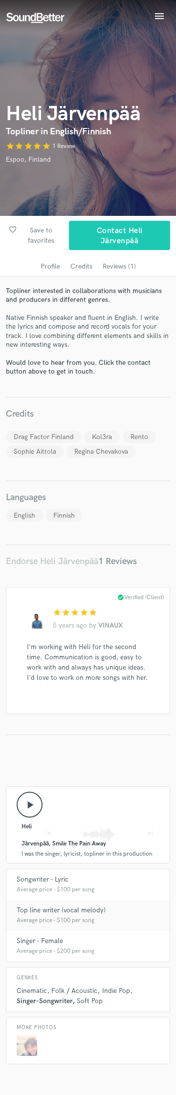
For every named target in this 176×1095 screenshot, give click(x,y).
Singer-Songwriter (44, 1001)
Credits (81, 266)
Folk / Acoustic (74, 991)
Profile (50, 266)
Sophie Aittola (35, 451)
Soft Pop (90, 1001)
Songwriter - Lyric (42, 879)
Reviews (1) (119, 266)
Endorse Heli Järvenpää (52, 561)
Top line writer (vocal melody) (61, 910)
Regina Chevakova (101, 451)
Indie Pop (116, 991)
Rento (139, 437)
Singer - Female (40, 941)
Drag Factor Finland (44, 437)
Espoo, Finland (28, 159)
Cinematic (32, 991)
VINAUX (110, 625)
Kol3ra (102, 437)
